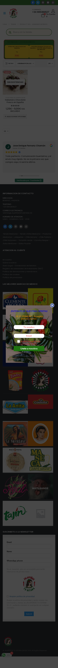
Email (29, 332)
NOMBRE (29, 323)
